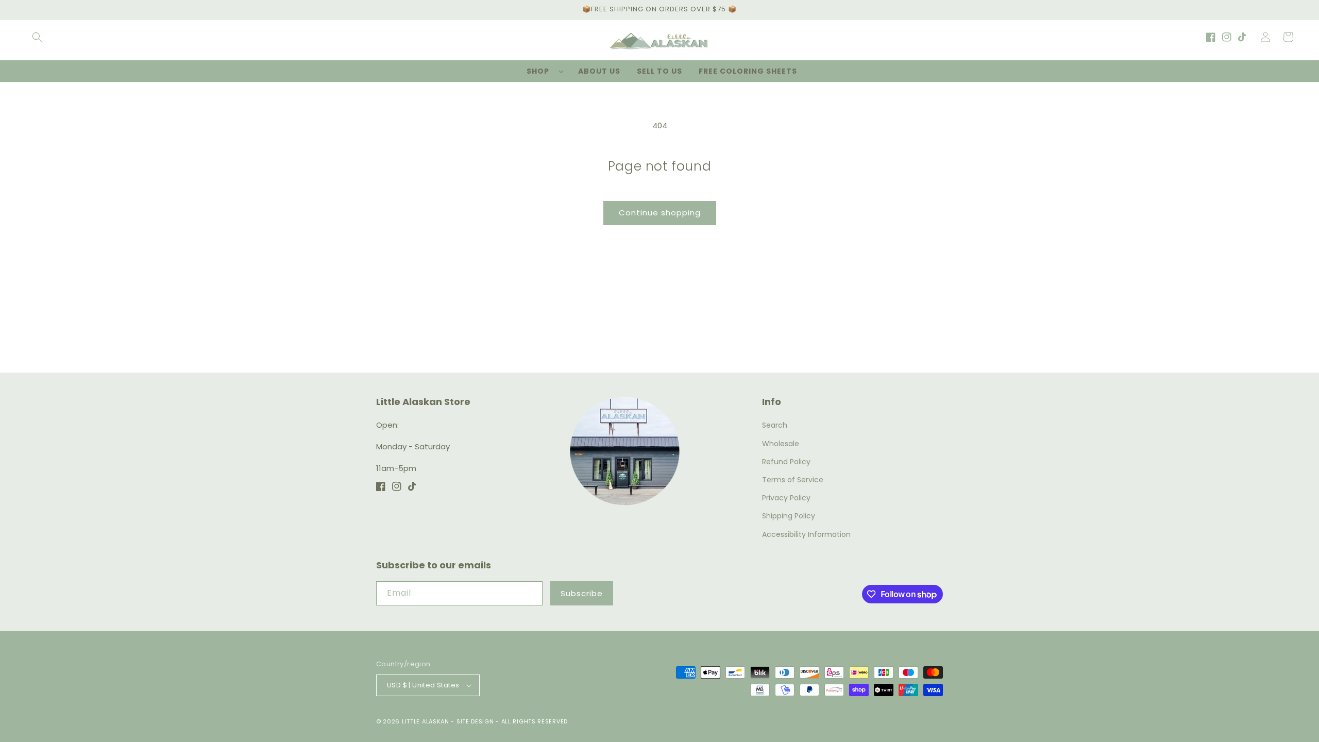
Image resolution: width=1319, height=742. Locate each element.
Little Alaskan (425, 721)
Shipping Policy (788, 516)
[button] (37, 37)
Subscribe (582, 593)
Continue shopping (660, 212)
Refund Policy (786, 462)
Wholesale (780, 444)
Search (774, 425)
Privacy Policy (786, 498)
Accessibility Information (806, 534)
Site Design (475, 721)
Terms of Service (792, 480)
